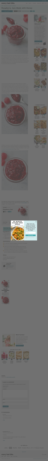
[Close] (36, 221)
